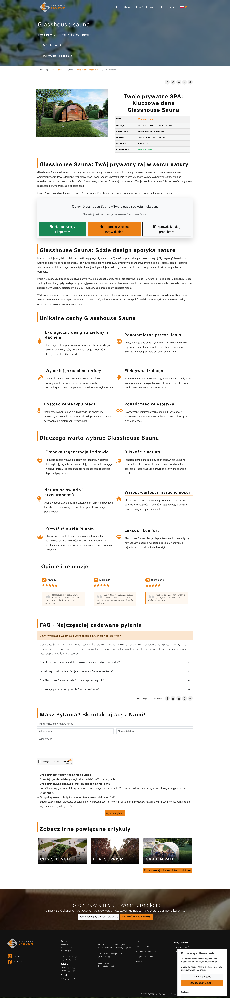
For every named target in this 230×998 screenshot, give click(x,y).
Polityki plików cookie (208, 967)
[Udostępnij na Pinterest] (184, 82)
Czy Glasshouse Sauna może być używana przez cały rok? (72, 680)
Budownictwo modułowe (87, 70)
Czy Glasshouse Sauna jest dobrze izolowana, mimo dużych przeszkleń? (80, 662)
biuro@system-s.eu (69, 978)
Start (117, 7)
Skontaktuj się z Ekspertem (65, 229)
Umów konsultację (59, 56)
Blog (162, 7)
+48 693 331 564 (68, 971)
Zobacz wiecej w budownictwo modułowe (167, 870)
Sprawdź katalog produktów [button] (169, 229)
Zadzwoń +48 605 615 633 (137, 916)
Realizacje (150, 7)
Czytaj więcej (54, 45)
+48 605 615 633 (68, 968)
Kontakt (172, 7)
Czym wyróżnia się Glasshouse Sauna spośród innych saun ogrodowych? (80, 635)
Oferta (138, 7)
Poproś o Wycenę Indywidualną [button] (117, 229)
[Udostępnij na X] (173, 82)
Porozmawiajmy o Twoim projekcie (98, 916)
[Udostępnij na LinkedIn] (178, 82)
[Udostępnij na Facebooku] (167, 82)
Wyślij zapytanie (115, 813)
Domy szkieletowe (143, 946)
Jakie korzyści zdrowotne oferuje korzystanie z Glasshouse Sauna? (77, 671)
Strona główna (58, 70)
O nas (127, 7)
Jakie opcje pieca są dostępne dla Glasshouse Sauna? (69, 689)
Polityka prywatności (144, 956)
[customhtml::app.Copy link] (190, 82)
